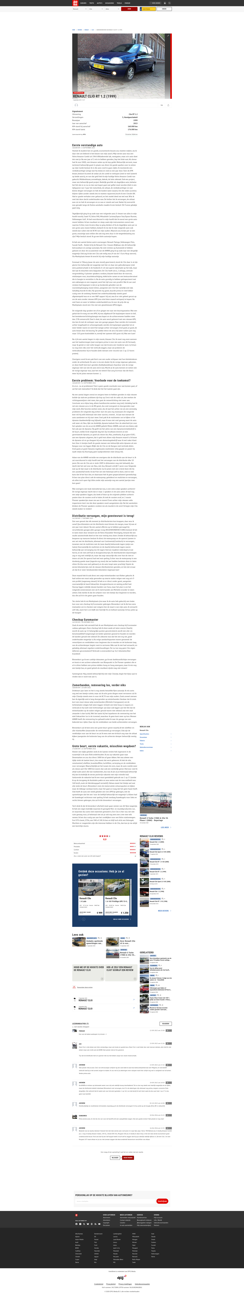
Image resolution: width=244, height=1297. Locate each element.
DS (95, 1237)
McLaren (116, 1257)
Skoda (153, 1237)
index (142, 751)
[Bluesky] (89, 1224)
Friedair (82, 1031)
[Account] (165, 3)
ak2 (80, 1044)
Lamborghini (117, 1234)
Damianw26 (83, 1116)
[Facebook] (77, 1224)
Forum (127, 3)
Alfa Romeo (79, 1234)
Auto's (99, 3)
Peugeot (135, 1248)
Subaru (153, 1242)
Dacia (77, 1262)
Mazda (115, 1254)
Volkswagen (155, 1254)
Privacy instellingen (125, 1284)
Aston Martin (79, 1239)
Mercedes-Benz (118, 1259)
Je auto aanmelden (126, 1225)
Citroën (77, 1257)
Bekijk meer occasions (121, 919)
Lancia (115, 1237)
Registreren (128, 1158)
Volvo (153, 1257)
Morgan (134, 1239)
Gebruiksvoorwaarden (161, 1223)
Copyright (106, 1223)
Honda (96, 1248)
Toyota (153, 1251)
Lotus (115, 1245)
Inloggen (115, 1158)
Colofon (122, 1223)
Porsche (134, 1254)
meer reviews (163, 911)
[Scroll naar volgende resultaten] (83, 919)
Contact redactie (125, 1220)
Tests (91, 3)
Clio (93, 29)
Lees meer (165, 827)
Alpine (77, 1237)
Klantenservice (142, 1217)
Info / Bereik (158, 1220)
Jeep (95, 1259)
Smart (153, 1239)
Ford (95, 1245)
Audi (76, 1242)
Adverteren (106, 1220)
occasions (143, 737)
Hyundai (97, 1251)
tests (142, 744)
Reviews (80, 29)
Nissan (134, 1242)
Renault (87, 29)
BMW (77, 1248)
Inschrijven (162, 1201)
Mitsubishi (135, 1237)
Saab (134, 1262)
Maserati (116, 1251)
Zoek (129, 9)
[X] (85, 1224)
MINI (134, 1234)
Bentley (77, 1245)
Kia (95, 1262)
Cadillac (78, 1251)
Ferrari (96, 1239)
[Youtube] (100, 1224)
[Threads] (92, 1224)
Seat (152, 1234)
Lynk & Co (116, 1248)
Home (73, 29)
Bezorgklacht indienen (144, 1220)
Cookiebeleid (98, 1284)
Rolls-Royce (136, 1259)
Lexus (115, 1242)
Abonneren (106, 1217)
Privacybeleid (111, 1284)
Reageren (165, 1024)
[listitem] (91, 897)
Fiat (95, 1242)
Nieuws (83, 3)
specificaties (144, 734)
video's (142, 741)
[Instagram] (81, 1224)
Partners (156, 1225)
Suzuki (153, 1245)
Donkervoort (98, 1234)
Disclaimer (106, 1225)
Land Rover (117, 1239)
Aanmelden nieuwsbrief (127, 1217)
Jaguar (96, 1257)
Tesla (153, 1248)
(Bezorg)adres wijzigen (144, 1223)
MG (114, 1262)
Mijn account (158, 1217)
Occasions (109, 3)
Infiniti (96, 1254)
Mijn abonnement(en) (144, 1225)
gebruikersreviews (146, 747)
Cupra (77, 1259)
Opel (133, 1245)
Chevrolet (78, 1254)
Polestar (135, 1251)
